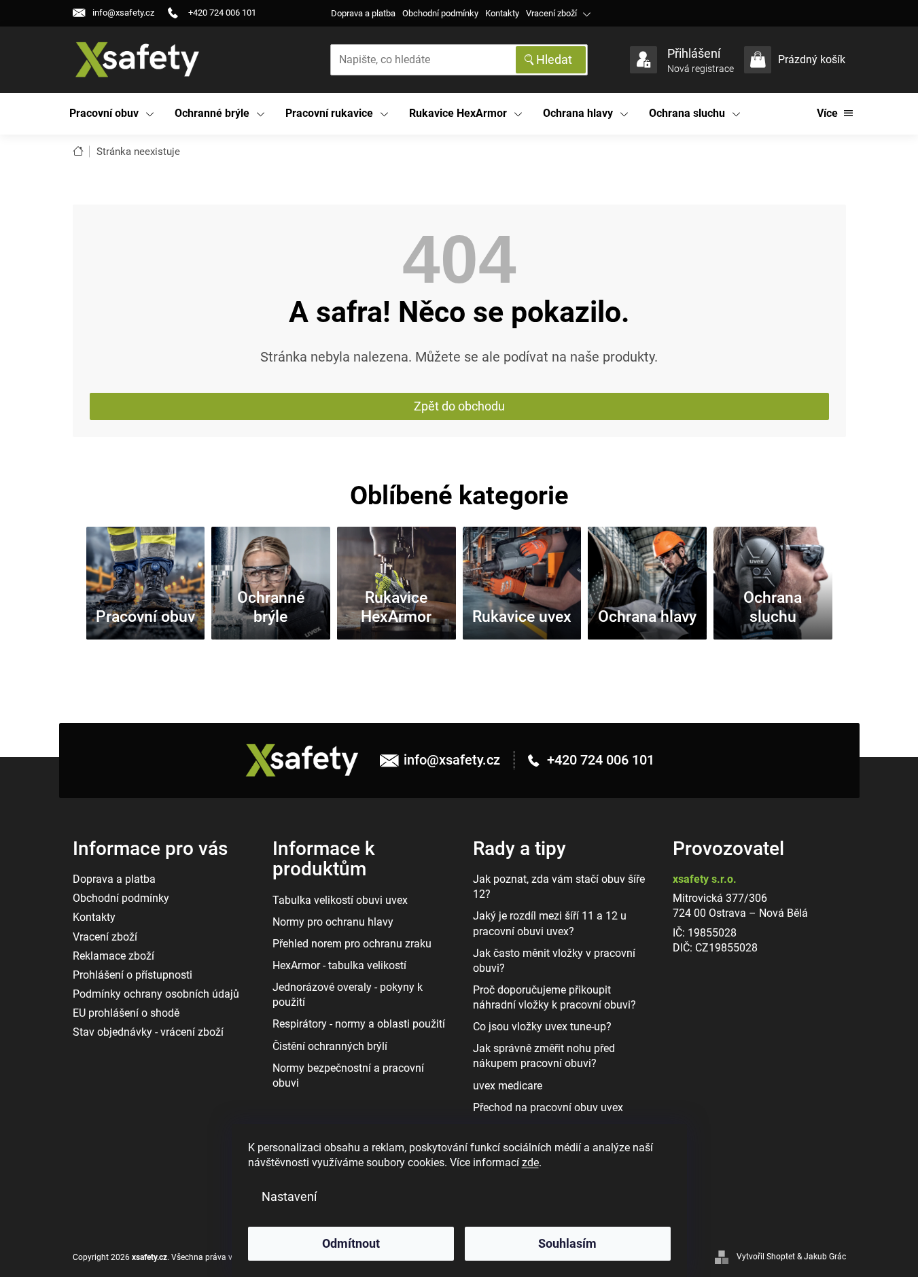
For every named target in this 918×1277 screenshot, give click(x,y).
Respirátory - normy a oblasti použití (358, 1023)
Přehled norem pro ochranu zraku (351, 943)
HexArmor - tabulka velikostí (339, 965)
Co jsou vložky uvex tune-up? (542, 1026)
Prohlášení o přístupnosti (132, 974)
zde (530, 1162)
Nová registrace (700, 68)
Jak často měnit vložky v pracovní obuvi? (554, 961)
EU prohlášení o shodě (126, 1013)
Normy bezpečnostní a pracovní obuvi (348, 1075)
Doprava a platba (363, 13)
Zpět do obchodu (459, 406)
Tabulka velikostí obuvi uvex (340, 900)
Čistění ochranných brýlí (329, 1046)
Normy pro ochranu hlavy (332, 921)
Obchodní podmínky (440, 13)
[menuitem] (111, 114)
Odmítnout (351, 1243)
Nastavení (289, 1196)
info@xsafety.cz (452, 760)
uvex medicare (507, 1085)
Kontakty (502, 13)
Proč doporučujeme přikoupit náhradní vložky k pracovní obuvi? (554, 997)
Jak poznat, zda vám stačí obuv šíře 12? (559, 886)
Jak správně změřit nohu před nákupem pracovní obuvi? (544, 1056)
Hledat (554, 59)
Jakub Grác (825, 1256)
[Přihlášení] (643, 59)
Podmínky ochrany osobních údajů (156, 993)
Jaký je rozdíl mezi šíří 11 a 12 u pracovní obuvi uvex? (549, 923)
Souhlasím (567, 1243)
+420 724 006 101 (599, 760)
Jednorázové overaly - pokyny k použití (347, 995)
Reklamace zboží (113, 955)
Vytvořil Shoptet (766, 1256)
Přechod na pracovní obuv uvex (548, 1107)
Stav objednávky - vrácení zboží (148, 1032)
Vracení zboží (551, 13)
